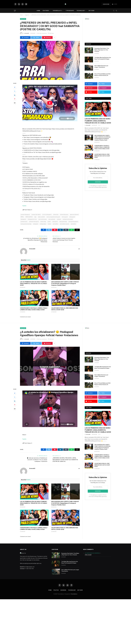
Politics (56, 590)
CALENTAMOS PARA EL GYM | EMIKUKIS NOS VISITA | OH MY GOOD (64, 308)
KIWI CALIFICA (29, 216)
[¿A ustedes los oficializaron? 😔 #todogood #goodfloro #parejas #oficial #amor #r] (50, 366)
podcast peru (24, 221)
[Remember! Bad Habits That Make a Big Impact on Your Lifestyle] (89, 50)
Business (63, 590)
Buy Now (91, 10)
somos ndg (43, 221)
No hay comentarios (42, 33)
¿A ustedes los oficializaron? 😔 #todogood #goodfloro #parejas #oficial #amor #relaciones (35, 240)
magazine (23, 18)
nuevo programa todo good (53, 216)
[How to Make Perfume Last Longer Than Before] (89, 68)
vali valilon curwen (64, 224)
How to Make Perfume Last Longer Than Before (101, 66)
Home (38, 10)
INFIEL (22, 216)
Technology (81, 10)
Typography (70, 10)
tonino (49, 224)
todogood (35, 224)
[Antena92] (65, 4)
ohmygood (23, 219)
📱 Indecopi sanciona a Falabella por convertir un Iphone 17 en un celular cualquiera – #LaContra (37, 459)
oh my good (65, 216)
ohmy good (72, 216)
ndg (35, 216)
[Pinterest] (14, 98)
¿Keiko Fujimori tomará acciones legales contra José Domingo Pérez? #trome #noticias (64, 240)
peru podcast (52, 219)
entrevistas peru (64, 214)
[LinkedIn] (14, 95)
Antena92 (27, 33)
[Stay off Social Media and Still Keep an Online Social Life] (89, 76)
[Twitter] (14, 91)
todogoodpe (43, 224)
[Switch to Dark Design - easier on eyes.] (114, 10)
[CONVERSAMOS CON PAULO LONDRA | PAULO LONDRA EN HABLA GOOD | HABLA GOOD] (34, 298)
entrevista (55, 214)
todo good (55, 221)
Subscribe (106, 4)
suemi (49, 221)
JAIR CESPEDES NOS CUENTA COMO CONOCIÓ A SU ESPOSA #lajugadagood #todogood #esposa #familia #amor (65, 283)
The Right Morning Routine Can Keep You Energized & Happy (102, 58)
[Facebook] (14, 87)
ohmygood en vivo (32, 219)
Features (46, 10)
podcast (59, 219)
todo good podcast (73, 221)
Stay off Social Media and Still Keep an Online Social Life (102, 74)
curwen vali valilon (36, 214)
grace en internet (74, 214)
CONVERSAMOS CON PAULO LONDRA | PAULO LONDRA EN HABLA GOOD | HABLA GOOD (33, 308)
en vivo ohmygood (46, 214)
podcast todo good (34, 221)
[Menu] (15, 10)
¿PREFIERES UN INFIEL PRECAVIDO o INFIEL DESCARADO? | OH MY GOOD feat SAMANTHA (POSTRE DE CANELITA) (65, 459)
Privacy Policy (98, 187)
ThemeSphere (74, 594)
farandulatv (57, 10)
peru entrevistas (43, 219)
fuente (24, 205)
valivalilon (73, 224)
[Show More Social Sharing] (54, 37)
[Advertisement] (65, 610)
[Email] (14, 102)
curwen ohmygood (25, 214)
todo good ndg (63, 221)
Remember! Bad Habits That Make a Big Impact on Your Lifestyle (101, 50)
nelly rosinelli (41, 216)
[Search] (116, 10)
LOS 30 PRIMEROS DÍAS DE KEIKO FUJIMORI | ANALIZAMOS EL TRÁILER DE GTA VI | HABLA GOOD (33, 283)
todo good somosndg (26, 224)
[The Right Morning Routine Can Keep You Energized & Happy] (89, 59)
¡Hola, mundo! (88, 554)
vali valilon (55, 224)
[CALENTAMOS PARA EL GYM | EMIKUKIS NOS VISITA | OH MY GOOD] (65, 298)
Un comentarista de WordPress (92, 553)
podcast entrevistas (68, 219)
